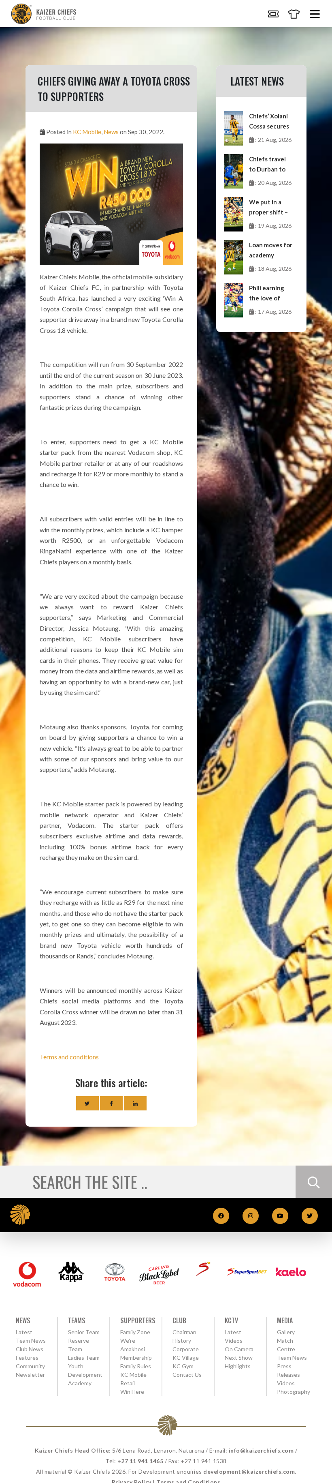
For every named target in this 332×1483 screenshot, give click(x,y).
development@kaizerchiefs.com (249, 1471)
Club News (29, 1349)
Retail (127, 1383)
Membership (136, 1357)
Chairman (184, 1332)
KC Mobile (87, 131)
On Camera (239, 1349)
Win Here (132, 1391)
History (181, 1340)
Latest (24, 1332)
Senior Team (84, 1332)
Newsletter (30, 1374)
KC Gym (183, 1366)
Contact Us (187, 1374)
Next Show (239, 1357)
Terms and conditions (69, 1057)
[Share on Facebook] (111, 1103)
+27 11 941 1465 (140, 1460)
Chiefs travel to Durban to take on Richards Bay (267, 164)
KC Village (185, 1357)
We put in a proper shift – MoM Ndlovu (268, 207)
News (111, 131)
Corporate (185, 1349)
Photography (293, 1391)
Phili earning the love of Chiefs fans (266, 293)
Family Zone (135, 1332)
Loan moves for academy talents (270, 250)
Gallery (286, 1332)
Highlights (238, 1366)
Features (27, 1357)
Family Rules (135, 1366)
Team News (31, 1340)
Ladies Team (84, 1357)
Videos (286, 1383)
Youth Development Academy (85, 1375)
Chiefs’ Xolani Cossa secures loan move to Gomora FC (269, 121)
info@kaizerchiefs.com (261, 1450)
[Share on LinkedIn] (135, 1103)
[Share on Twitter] (87, 1103)
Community (30, 1366)
